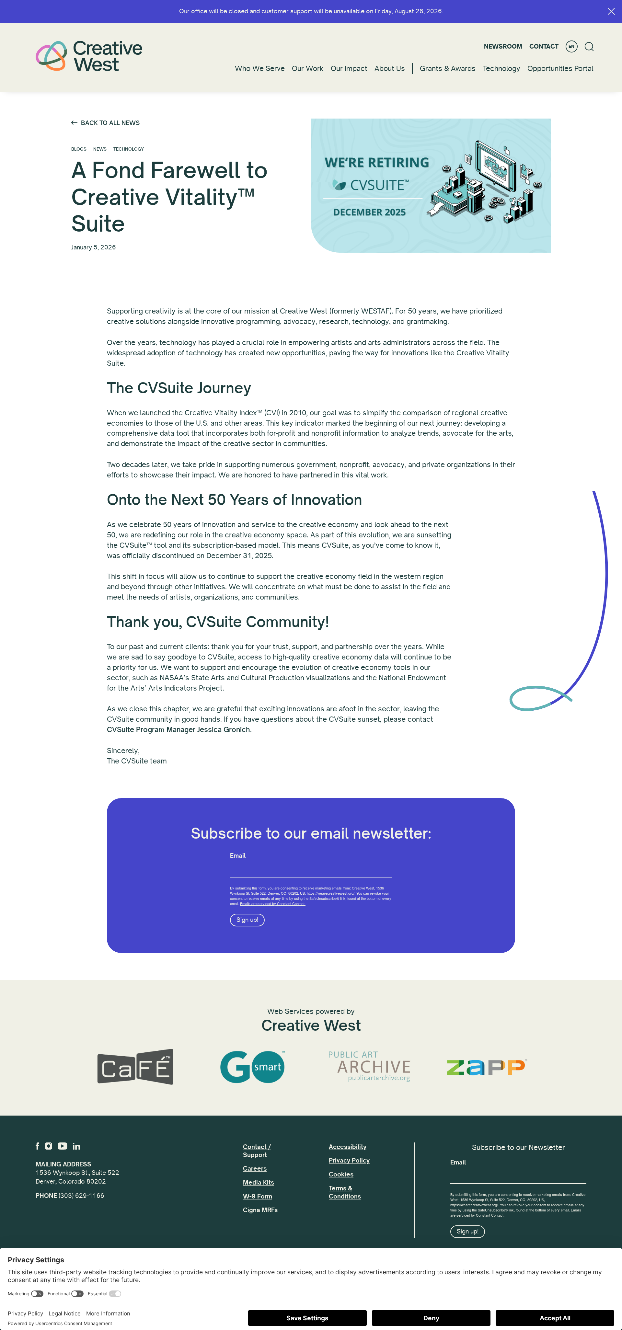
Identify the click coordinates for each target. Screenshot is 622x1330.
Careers (255, 1168)
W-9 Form (257, 1196)
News (100, 149)
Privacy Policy (349, 1160)
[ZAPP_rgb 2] (487, 1067)
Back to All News (110, 123)
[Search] (589, 46)
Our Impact (349, 68)
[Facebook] (37, 1146)
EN (571, 46)
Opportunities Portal (560, 68)
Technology (501, 68)
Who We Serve (260, 68)
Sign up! (247, 919)
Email (238, 856)
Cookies (341, 1174)
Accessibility (347, 1147)
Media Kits (258, 1182)
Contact (544, 46)
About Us (389, 68)
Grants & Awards (448, 68)
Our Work (308, 68)
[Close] (611, 11)
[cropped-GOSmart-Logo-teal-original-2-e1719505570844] (252, 1067)
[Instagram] (48, 1146)
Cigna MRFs (260, 1210)
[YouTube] (62, 1146)
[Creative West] (89, 55)
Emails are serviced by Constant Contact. (272, 903)
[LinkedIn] (76, 1146)
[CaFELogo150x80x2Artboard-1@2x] (135, 1067)
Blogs (78, 149)
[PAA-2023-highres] (369, 1067)
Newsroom (503, 46)
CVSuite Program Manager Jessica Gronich (178, 730)
